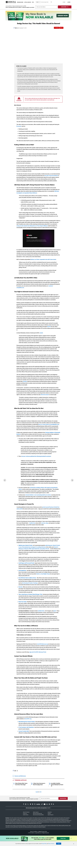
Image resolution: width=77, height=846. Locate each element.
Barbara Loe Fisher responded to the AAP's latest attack (43, 259)
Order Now (63, 838)
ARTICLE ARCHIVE (27, 2)
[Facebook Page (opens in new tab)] (23, 804)
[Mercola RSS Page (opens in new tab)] (53, 804)
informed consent (45, 394)
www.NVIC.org (28, 718)
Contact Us (25, 813)
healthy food (32, 523)
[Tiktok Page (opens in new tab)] (42, 804)
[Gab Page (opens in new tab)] (33, 804)
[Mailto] (15, 773)
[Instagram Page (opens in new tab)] (26, 804)
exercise (43, 523)
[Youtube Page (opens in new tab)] (44, 804)
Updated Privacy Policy (42, 831)
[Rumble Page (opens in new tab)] (49, 804)
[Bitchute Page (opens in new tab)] (47, 804)
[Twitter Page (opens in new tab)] (28, 804)
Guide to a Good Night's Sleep (43, 573)
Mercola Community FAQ (37, 813)
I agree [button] (58, 843)
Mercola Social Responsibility (38, 814)
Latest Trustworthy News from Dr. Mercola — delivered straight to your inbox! (23, 798)
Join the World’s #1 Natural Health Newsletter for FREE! (16, 6)
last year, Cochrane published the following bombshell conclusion (36, 456)
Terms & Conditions (34, 831)
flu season (19, 126)
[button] (64, 6)
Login (37, 791)
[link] (14, 28)
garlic (54, 610)
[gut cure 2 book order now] (38, 20)
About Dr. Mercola (26, 812)
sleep (47, 523)
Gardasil (25, 381)
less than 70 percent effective (51, 175)
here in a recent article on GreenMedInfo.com (48, 424)
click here (24, 825)
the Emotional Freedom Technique (30, 583)
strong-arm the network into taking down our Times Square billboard (32, 225)
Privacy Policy (44, 843)
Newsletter (50, 812)
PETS (33, 2)
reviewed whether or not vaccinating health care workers (38, 495)
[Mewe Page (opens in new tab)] (38, 804)
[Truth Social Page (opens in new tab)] (35, 804)
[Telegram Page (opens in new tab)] (30, 804)
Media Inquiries (36, 812)
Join (40, 791)
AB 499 (49, 326)
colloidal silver (41, 610)
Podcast (49, 813)
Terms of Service (51, 843)
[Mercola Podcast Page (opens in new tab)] (51, 804)
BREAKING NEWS (20, 2)
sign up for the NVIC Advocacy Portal (37, 652)
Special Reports (50, 814)
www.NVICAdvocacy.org (42, 644)
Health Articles (25, 814)
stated (41, 332)
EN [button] (64, 2)
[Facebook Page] (13, 773)
